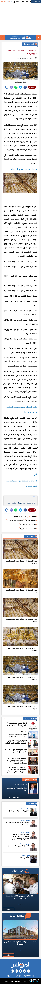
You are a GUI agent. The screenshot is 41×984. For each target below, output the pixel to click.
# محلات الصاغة (31, 520)
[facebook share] (25, 87)
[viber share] (11, 87)
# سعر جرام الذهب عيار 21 (15, 520)
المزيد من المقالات (13, 797)
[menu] (38, 37)
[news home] (20, 964)
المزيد (9, 909)
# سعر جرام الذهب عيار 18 (28, 528)
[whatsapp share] (16, 87)
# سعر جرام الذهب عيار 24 (28, 524)
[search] (2, 37)
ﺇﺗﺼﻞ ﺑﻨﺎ (9, 975)
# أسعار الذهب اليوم (20, 516)
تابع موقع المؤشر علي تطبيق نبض (21, 502)
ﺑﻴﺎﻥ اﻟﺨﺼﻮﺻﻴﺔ (29, 975)
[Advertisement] (20, 19)
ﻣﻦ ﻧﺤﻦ (18, 975)
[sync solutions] (34, 981)
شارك (31, 87)
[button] (20, 904)
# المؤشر (33, 516)
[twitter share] (20, 87)
